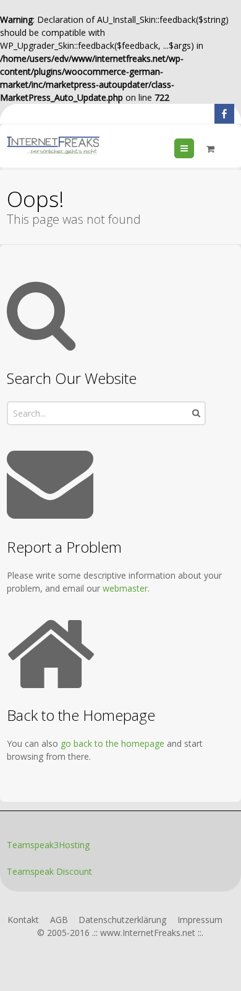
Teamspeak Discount (49, 871)
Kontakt (23, 919)
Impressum (199, 919)
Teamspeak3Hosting (48, 845)
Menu (193, 148)
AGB (59, 919)
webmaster (125, 588)
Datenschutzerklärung (122, 919)
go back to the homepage (112, 743)
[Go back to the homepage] (53, 146)
